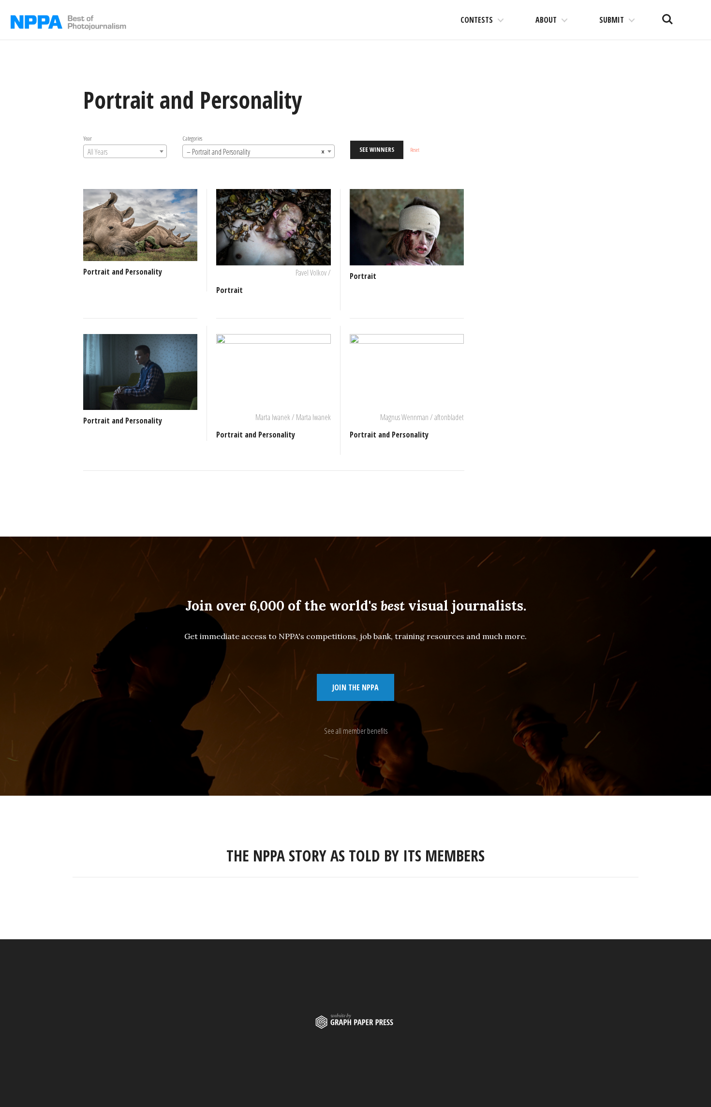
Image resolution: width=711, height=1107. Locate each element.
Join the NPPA (355, 687)
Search (667, 15)
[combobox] (125, 151)
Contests (476, 20)
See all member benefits (355, 731)
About (546, 20)
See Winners (376, 149)
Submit (611, 20)
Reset (414, 149)
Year (87, 138)
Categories (192, 138)
